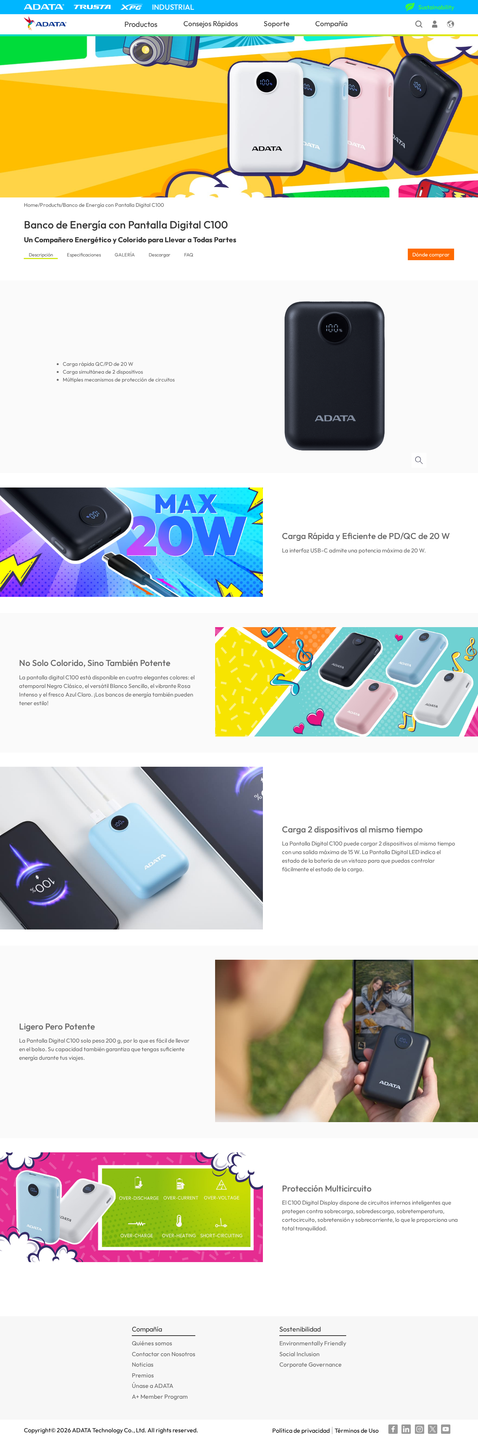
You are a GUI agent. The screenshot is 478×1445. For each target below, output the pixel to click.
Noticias (142, 1364)
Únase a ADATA (152, 1385)
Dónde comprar (431, 254)
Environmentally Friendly (312, 1343)
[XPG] (131, 7)
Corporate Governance (310, 1364)
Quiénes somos (152, 1343)
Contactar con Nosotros (163, 1354)
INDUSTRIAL (173, 7)
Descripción (41, 255)
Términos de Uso (357, 1430)
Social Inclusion (299, 1354)
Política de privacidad (301, 1430)
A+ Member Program (160, 1396)
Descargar (159, 255)
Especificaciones (84, 255)
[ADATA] (44, 7)
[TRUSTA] (92, 6)
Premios (143, 1375)
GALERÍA (125, 255)
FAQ (188, 255)
